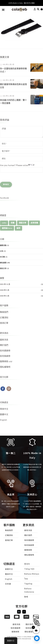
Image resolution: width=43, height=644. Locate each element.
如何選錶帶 (5, 350)
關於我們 (4, 345)
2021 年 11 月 (5, 284)
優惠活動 (3, 245)
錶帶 (18, 228)
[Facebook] (19, 612)
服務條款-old (6, 361)
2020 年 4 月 (4, 296)
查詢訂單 (4, 323)
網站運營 (3, 263)
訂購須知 (4, 317)
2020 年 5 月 (4, 290)
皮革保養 (34, 223)
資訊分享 (3, 268)
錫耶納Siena (7, 228)
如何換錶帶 (5, 356)
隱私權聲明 (5, 367)
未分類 (2, 257)
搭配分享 (22, 223)
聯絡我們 (4, 312)
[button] (3, 9)
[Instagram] (24, 612)
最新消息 (4, 339)
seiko (4, 223)
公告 (1, 251)
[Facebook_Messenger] (37, 638)
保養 (12, 223)
